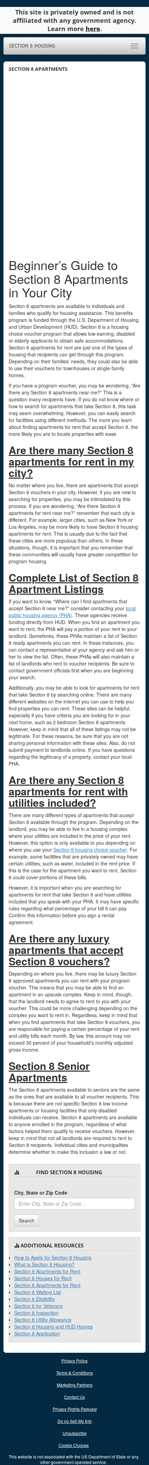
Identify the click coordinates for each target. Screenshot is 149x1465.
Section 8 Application (37, 1333)
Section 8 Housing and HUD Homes (53, 1326)
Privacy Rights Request (75, 1409)
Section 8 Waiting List (37, 1292)
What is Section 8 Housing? (44, 1264)
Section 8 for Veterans (38, 1305)
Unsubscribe (75, 1433)
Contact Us (74, 1397)
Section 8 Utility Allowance (42, 1319)
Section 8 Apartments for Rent (47, 1271)
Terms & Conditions (74, 1373)
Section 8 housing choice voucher (90, 849)
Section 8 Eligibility (34, 1298)
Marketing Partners (75, 1385)
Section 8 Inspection (36, 1312)
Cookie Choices (74, 1445)
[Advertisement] (74, 170)
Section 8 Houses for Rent (43, 1278)
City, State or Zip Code (40, 1192)
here (93, 29)
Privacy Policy (74, 1360)
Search (26, 1220)
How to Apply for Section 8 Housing (52, 1257)
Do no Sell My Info (75, 1421)
